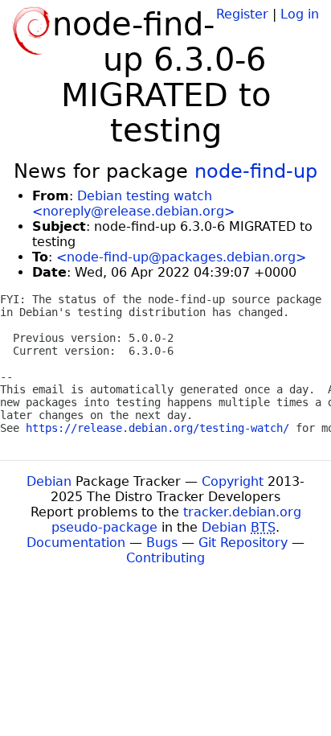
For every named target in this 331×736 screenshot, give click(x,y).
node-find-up (255, 171)
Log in (299, 14)
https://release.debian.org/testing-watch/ (157, 427)
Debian (49, 481)
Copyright (233, 481)
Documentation (76, 542)
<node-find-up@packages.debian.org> (181, 257)
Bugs (162, 542)
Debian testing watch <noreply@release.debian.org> (133, 203)
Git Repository (243, 542)
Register (242, 14)
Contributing (165, 557)
